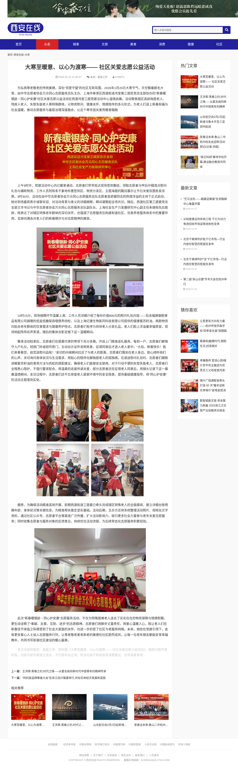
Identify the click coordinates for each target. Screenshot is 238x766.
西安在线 (33, 29)
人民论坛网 (150, 744)
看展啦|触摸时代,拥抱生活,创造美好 (213, 343)
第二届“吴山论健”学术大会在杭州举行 (205, 282)
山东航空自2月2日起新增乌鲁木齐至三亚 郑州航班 (124, 724)
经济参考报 (69, 744)
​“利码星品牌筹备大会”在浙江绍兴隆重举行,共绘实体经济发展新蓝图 (64, 677)
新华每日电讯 (102, 744)
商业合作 (126, 755)
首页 (19, 44)
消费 (162, 44)
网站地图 (84, 755)
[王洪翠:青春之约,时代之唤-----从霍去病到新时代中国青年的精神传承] (69, 707)
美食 (133, 44)
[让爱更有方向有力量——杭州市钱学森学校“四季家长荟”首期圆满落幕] (189, 326)
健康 (191, 44)
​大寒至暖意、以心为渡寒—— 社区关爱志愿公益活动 (43, 724)
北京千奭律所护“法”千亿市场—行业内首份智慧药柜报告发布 (205, 262)
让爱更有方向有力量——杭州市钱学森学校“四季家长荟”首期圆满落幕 (213, 326)
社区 (219, 44)
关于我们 (98, 755)
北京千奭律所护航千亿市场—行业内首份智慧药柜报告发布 (204, 241)
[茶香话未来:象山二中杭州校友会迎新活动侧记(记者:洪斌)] (151, 707)
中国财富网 (135, 744)
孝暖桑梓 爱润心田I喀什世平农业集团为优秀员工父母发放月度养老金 (213, 366)
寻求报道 (112, 755)
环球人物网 (184, 744)
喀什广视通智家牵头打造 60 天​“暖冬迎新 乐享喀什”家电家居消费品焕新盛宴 (213, 386)
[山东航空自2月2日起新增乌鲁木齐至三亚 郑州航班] (110, 707)
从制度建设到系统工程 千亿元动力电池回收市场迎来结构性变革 (204, 221)
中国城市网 (119, 744)
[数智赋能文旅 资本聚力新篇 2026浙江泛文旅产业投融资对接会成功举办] (189, 405)
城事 (76, 44)
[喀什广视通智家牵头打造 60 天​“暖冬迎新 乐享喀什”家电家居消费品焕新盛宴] (189, 385)
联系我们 (140, 755)
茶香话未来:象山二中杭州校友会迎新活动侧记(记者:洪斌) (213, 141)
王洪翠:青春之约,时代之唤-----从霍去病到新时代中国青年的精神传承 (64, 671)
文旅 (105, 44)
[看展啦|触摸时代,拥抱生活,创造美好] (189, 346)
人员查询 (154, 755)
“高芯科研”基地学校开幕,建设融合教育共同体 (213, 162)
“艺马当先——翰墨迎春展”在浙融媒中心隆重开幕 (205, 201)
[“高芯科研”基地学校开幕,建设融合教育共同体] (189, 162)
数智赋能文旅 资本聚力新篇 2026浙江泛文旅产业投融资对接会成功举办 (213, 406)
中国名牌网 (85, 744)
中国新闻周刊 (167, 744)
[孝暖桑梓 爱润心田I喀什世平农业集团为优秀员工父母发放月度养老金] (189, 365)
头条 (47, 44)
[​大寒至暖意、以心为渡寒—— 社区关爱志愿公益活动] (28, 707)
